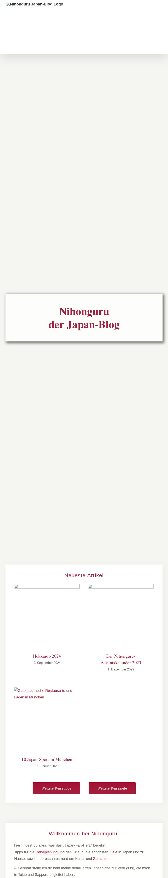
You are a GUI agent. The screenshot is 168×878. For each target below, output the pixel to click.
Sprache (100, 859)
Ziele (113, 852)
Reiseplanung (46, 852)
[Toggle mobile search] (149, 10)
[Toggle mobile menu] (159, 10)
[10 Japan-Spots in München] (47, 720)
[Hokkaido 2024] (47, 616)
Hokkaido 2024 (47, 656)
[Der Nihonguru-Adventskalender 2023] (121, 616)
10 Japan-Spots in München (46, 759)
